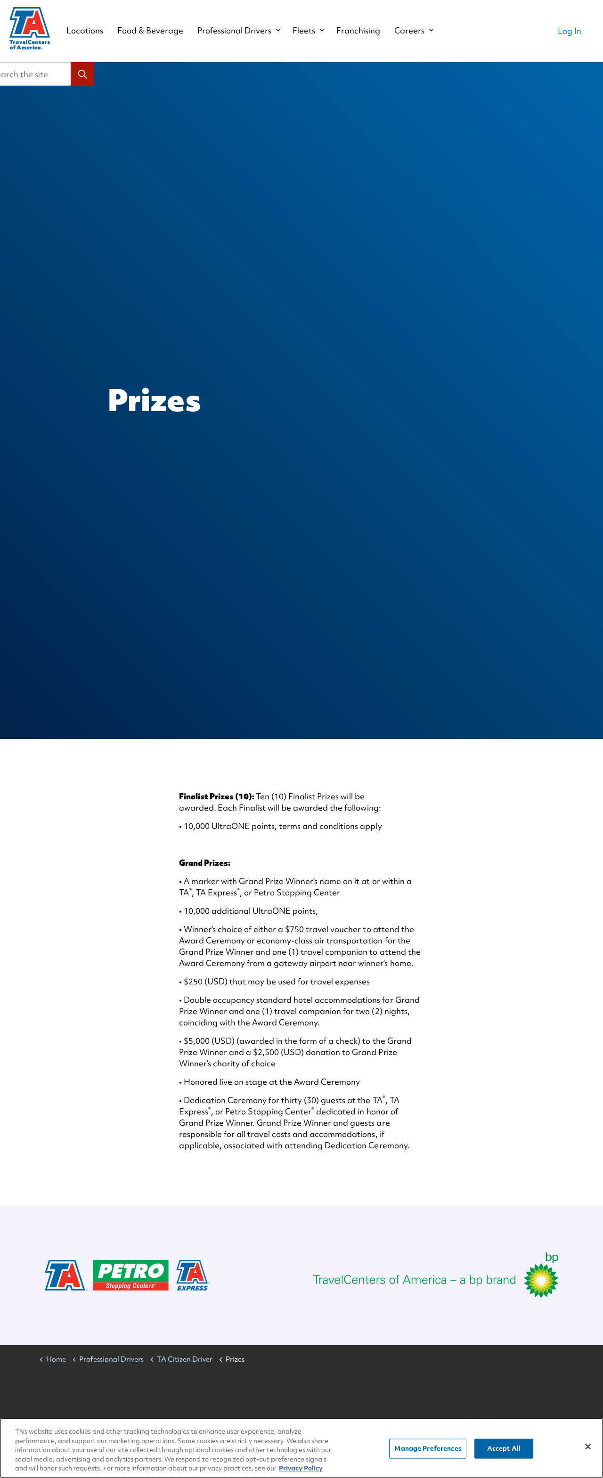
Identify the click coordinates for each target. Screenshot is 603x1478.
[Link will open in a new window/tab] (435, 1275)
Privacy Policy (301, 1468)
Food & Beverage (150, 30)
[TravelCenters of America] (29, 28)
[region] (301, 1448)
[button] (82, 74)
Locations (84, 30)
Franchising (358, 30)
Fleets (304, 30)
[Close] (588, 1447)
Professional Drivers (234, 30)
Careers (409, 30)
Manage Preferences (427, 1448)
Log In (569, 30)
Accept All (504, 1448)
